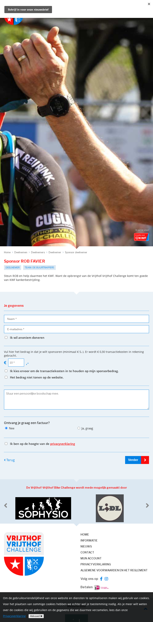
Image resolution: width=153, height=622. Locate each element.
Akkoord (35, 616)
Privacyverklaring (95, 564)
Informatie (89, 540)
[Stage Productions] (110, 508)
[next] (147, 505)
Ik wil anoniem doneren (27, 338)
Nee (11, 428)
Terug (10, 460)
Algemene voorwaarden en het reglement (114, 570)
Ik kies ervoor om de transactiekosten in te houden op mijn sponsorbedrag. (64, 371)
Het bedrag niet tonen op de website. (37, 377)
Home (84, 534)
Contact (87, 552)
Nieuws (86, 546)
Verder (133, 460)
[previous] (5, 505)
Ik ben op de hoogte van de (42, 444)
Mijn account (91, 558)
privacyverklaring (62, 444)
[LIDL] (43, 508)
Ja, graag (87, 428)
